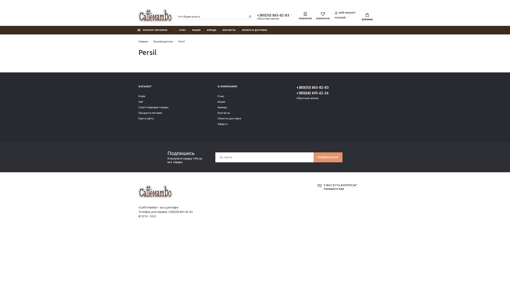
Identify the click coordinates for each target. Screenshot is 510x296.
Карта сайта (146, 118)
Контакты (229, 30)
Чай (140, 101)
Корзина (367, 19)
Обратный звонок (268, 18)
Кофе (141, 96)
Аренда (211, 30)
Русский (340, 18)
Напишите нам (334, 188)
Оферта (223, 124)
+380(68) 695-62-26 (312, 93)
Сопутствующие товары (153, 107)
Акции (196, 30)
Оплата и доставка (254, 30)
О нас (182, 30)
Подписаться (328, 157)
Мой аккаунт (347, 13)
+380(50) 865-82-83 (273, 15)
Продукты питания (150, 112)
